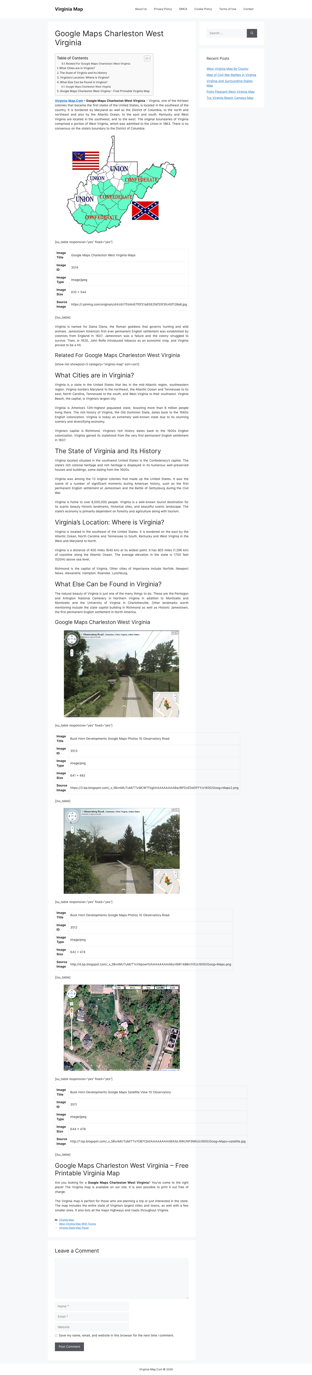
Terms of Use (227, 9)
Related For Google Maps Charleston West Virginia (98, 63)
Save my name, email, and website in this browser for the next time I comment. (116, 1335)
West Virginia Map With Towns (77, 1223)
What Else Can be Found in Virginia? (83, 82)
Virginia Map (69, 9)
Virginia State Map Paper (74, 1227)
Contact (249, 9)
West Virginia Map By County (227, 69)
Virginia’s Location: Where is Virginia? (84, 77)
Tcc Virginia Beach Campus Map (230, 98)
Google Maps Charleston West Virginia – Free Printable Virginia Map (105, 91)
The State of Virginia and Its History (83, 73)
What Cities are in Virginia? (77, 68)
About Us (141, 9)
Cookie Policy (203, 9)
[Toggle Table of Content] (145, 58)
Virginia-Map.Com (69, 101)
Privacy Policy (163, 9)
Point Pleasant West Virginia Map (231, 91)
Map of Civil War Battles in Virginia (231, 75)
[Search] (252, 33)
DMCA (183, 9)
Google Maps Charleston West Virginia (88, 86)
